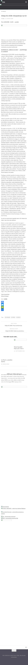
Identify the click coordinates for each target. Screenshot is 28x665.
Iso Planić (13, 317)
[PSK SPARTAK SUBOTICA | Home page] (4, 2)
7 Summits (15, 376)
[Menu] (26, 2)
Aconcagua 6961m (10, 381)
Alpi (24, 378)
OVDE (5, 299)
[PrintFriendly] (14, 307)
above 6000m (18, 378)
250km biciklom (9, 376)
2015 (21, 376)
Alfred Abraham (14, 374)
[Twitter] (14, 304)
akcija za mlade (17, 380)
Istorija (3, 11)
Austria (18, 376)
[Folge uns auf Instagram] (14, 661)
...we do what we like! (11, 378)
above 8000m (3, 374)
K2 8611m (18, 317)
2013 (5, 381)
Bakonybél (24, 374)
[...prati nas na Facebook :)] (11, 661)
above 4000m (3, 376)
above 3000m (4, 380)
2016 (22, 378)
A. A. (3, 18)
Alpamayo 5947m (18, 381)
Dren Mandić (7, 317)
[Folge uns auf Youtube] (17, 661)
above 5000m (10, 380)
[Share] (14, 309)
